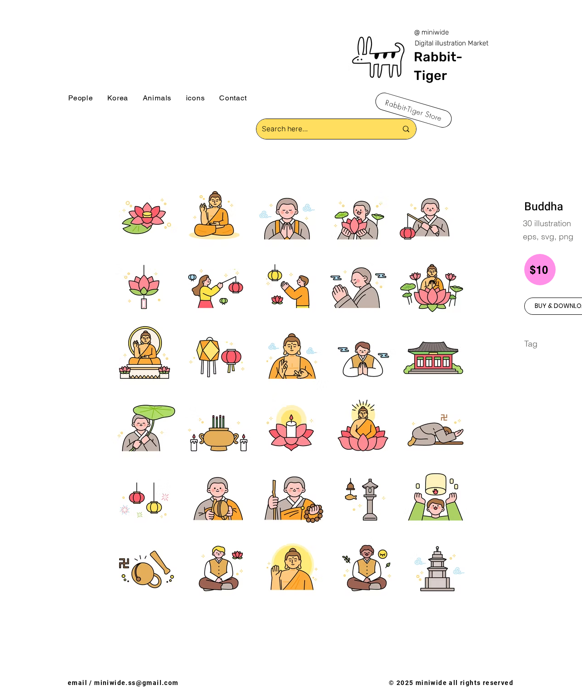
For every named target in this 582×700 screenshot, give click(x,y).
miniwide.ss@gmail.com (136, 682)
